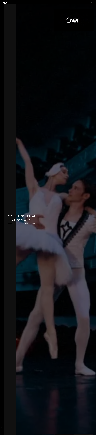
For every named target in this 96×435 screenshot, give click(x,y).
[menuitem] (91, 2)
